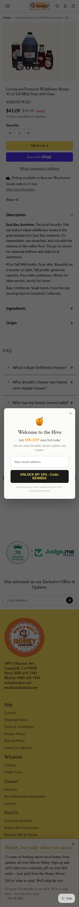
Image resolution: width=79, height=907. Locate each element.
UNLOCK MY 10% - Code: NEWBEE (39, 476)
